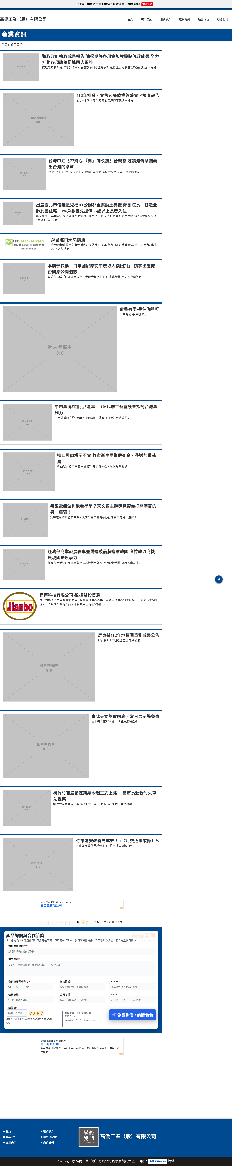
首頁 (130, 19)
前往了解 (147, 4)
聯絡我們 (222, 19)
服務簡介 (165, 19)
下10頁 (96, 922)
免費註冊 (48, 1142)
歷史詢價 (203, 19)
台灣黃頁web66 (158, 1161)
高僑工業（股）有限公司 (23, 19)
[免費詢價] (219, 579)
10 (88, 922)
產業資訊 (184, 19)
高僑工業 (146, 19)
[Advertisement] (81, 1081)
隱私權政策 (50, 1137)
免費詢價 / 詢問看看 (135, 1015)
